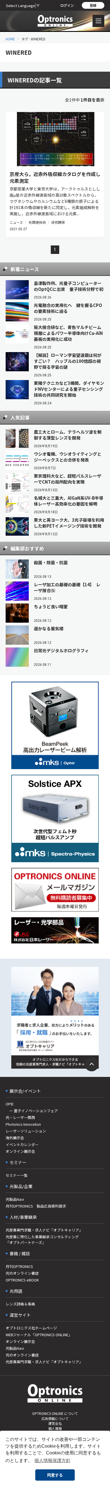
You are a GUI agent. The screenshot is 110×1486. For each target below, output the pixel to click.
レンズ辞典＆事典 (20, 1304)
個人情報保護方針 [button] (52, 1460)
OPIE (10, 1104)
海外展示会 (15, 1137)
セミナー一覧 (17, 1175)
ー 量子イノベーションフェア (32, 1110)
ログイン (67, 5)
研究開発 (58, 222)
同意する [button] (55, 1475)
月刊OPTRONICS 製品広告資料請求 (36, 1206)
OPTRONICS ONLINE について (55, 1413)
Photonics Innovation (23, 1124)
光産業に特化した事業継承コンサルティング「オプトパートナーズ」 (42, 1239)
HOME (10, 38)
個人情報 (55, 1428)
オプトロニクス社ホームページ (31, 1328)
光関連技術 (37, 222)
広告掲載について (55, 1418)
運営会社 (55, 1423)
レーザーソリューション (26, 1131)
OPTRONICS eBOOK (22, 1280)
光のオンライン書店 (22, 1273)
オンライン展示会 (20, 1151)
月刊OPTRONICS (19, 1266)
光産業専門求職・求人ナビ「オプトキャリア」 (44, 1230)
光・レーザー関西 (20, 1117)
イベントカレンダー (22, 1144)
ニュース (16, 222)
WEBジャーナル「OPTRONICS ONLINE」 (39, 1334)
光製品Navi (15, 1199)
